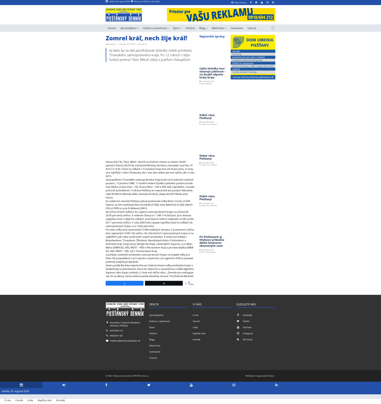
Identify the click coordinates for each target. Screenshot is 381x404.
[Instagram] (267, 2)
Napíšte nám (199, 333)
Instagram (248, 333)
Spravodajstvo (129, 28)
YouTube (247, 327)
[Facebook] (251, 2)
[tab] (21, 385)
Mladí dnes (218, 28)
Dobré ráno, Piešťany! (207, 116)
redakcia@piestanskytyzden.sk (125, 340)
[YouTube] (262, 2)
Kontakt (196, 339)
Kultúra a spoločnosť (155, 28)
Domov (112, 28)
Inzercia (252, 28)
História (190, 28)
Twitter (246, 321)
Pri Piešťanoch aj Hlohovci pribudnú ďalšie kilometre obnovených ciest (211, 241)
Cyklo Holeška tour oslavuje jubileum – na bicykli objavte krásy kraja (212, 73)
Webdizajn (250, 376)
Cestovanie (237, 28)
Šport (176, 28)
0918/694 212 (116, 330)
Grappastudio (260, 376)
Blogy (202, 28)
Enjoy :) (272, 376)
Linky (195, 327)
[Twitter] (256, 2)
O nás (196, 315)
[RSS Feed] (273, 2)
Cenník (196, 321)
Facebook (247, 315)
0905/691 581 (116, 335)
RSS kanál (247, 339)
